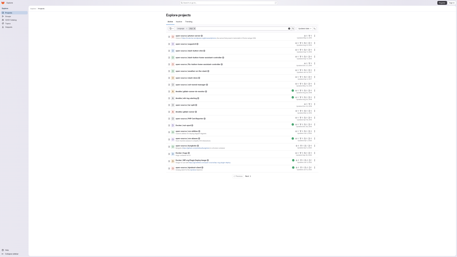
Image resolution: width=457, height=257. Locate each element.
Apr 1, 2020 (308, 140)
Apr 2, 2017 (308, 79)
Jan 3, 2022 (308, 162)
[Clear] (289, 28)
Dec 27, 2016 (307, 65)
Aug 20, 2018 (307, 93)
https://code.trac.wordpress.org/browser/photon (199, 38)
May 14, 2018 (307, 86)
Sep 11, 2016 (307, 52)
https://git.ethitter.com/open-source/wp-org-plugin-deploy (210, 162)
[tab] (170, 22)
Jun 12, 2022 (307, 170)
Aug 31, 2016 (307, 45)
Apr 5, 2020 (308, 148)
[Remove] (194, 28)
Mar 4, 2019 (308, 113)
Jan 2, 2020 (308, 133)
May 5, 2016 (307, 38)
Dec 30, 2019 (307, 126)
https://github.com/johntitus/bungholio (196, 148)
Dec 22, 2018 (307, 106)
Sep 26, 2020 (307, 155)
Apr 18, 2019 (307, 120)
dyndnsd (193, 170)
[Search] (293, 28)
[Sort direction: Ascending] (315, 28)
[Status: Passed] (292, 90)
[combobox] (305, 28)
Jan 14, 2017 (307, 72)
